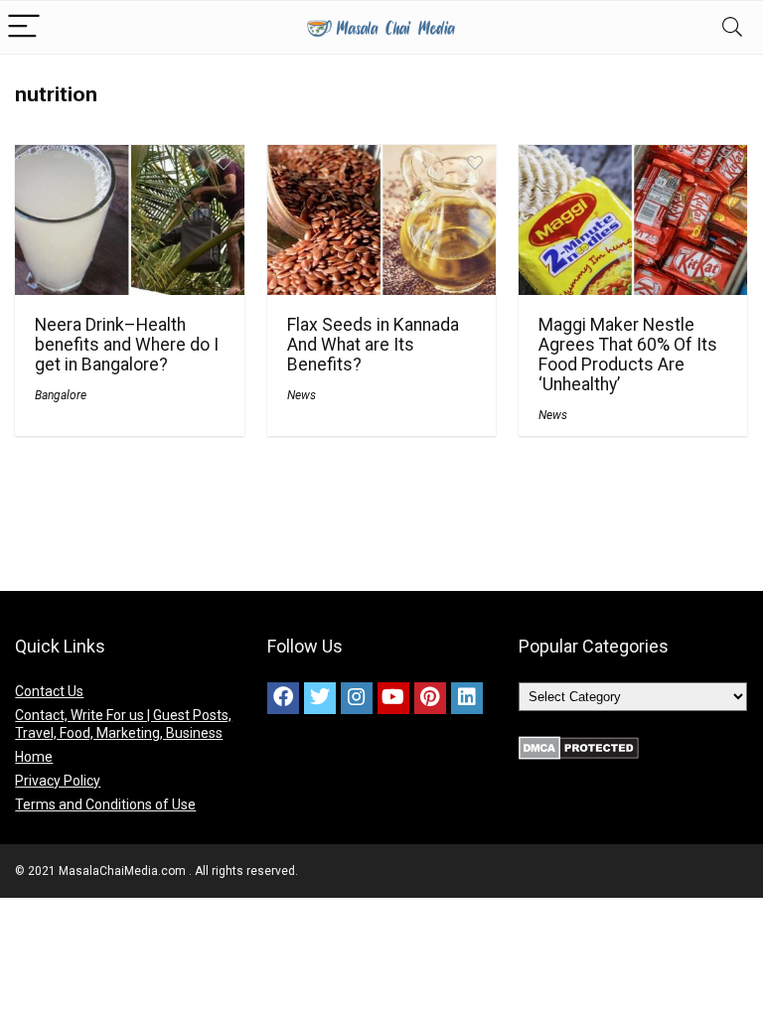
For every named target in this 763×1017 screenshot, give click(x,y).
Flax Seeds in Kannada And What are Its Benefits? (373, 344)
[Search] (732, 27)
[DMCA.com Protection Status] (579, 745)
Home (34, 757)
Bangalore (60, 395)
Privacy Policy (57, 781)
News (301, 395)
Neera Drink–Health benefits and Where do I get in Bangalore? (127, 344)
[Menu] (24, 27)
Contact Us (49, 691)
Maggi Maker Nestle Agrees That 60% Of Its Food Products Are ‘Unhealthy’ (627, 354)
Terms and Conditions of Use (105, 804)
